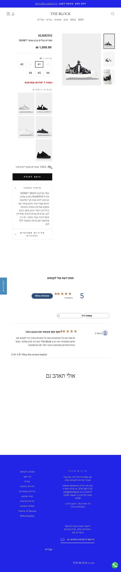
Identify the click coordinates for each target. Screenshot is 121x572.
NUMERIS (45, 35)
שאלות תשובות (27, 506)
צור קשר (27, 476)
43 (21, 64)
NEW (80, 19)
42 (30, 64)
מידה (46, 58)
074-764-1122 (85, 488)
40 (47, 64)
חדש (66, 19)
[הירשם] (62, 540)
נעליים (40, 19)
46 (30, 73)
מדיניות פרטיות (27, 501)
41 (39, 64)
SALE (73, 19)
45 (39, 73)
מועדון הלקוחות (27, 471)
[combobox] (97, 315)
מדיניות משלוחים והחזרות (32, 234)
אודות (27, 481)
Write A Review (42, 295)
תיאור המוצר (32, 187)
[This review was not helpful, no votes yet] (14, 354)
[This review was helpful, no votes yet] (20, 354)
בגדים (49, 19)
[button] (3, 286)
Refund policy (27, 516)
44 (47, 73)
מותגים (57, 19)
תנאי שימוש (27, 496)
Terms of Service (27, 511)
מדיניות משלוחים (27, 491)
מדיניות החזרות (27, 486)
